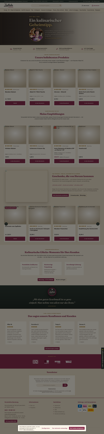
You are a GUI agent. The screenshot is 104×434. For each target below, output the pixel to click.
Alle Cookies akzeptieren (77, 428)
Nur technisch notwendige (59, 428)
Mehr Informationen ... (28, 429)
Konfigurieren (46, 428)
